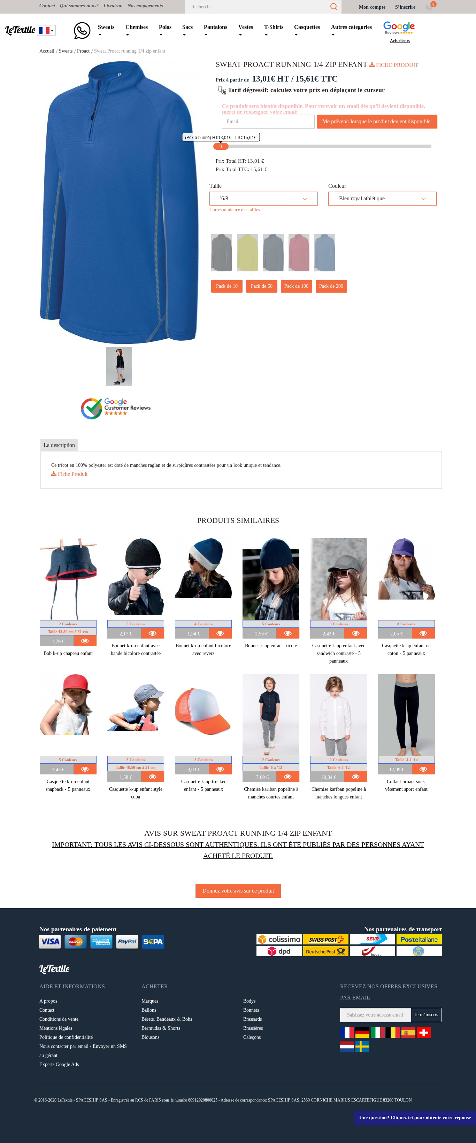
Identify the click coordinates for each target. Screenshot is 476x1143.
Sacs (187, 27)
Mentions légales (55, 1028)
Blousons (150, 1037)
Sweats (106, 27)
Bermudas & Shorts (160, 1028)
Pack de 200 (331, 286)
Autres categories (351, 27)
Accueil (46, 51)
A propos (48, 1001)
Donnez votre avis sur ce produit (238, 891)
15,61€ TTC (316, 79)
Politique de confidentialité (66, 1037)
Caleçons (252, 1037)
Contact (47, 5)
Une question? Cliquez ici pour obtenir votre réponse (415, 1117)
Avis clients (400, 40)
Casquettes (307, 27)
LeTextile (20, 29)
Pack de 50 (261, 286)
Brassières (253, 1028)
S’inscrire (405, 7)
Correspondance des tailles (234, 209)
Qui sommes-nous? (79, 5)
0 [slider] (221, 146)
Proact (83, 51)
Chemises (136, 27)
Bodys (249, 1001)
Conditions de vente (58, 1019)
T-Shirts (273, 27)
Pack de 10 (227, 286)
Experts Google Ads (59, 1064)
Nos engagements (145, 5)
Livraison (113, 5)
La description (59, 445)
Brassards (252, 1019)
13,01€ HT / (273, 79)
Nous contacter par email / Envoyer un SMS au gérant (83, 1051)
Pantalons (215, 27)
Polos (165, 27)
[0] (428, 7)
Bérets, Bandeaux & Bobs (166, 1019)
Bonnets (251, 1010)
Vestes (245, 27)
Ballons (148, 1010)
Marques (149, 1001)
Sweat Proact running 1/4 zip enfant (129, 51)
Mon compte (372, 7)
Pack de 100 (296, 286)
